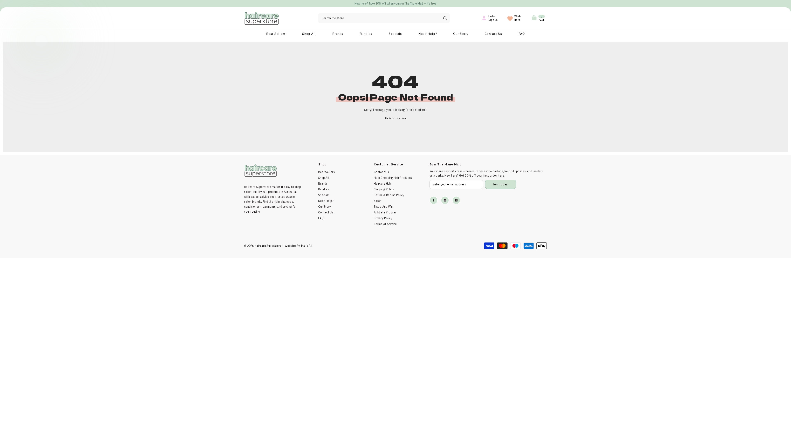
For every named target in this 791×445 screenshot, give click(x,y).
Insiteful (306, 246)
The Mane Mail (390, 3)
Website (290, 246)
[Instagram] (445, 200)
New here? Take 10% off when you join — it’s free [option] (373, 3)
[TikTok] (456, 200)
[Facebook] (433, 200)
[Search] (384, 18)
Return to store (395, 118)
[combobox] (379, 18)
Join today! (501, 184)
